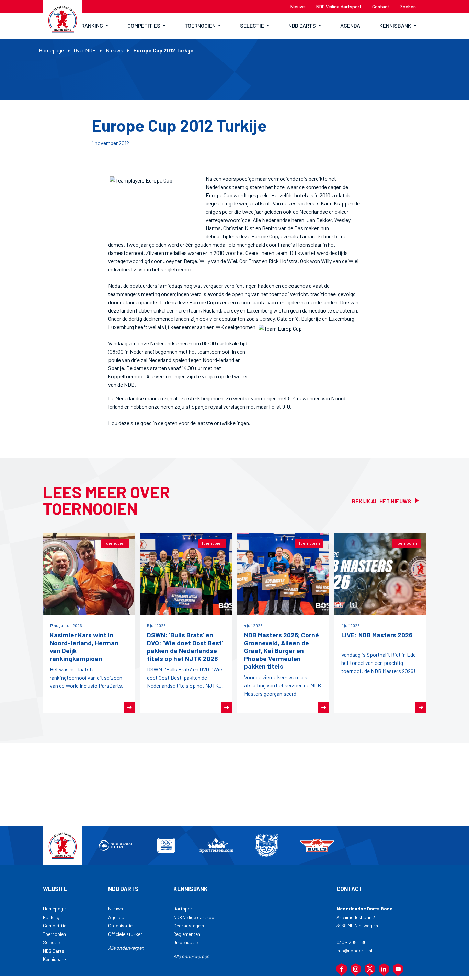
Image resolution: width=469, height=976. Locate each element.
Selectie (51, 942)
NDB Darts (53, 951)
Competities (56, 925)
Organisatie (120, 925)
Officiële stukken (125, 934)
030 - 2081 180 (351, 942)
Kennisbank (55, 959)
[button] (95, 26)
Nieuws (114, 50)
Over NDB (85, 50)
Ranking (51, 917)
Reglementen (186, 934)
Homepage (51, 50)
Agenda (116, 917)
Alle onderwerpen (126, 948)
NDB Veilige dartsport (195, 917)
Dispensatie (185, 942)
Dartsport (183, 909)
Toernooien (54, 934)
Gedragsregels (188, 925)
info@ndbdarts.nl (354, 950)
